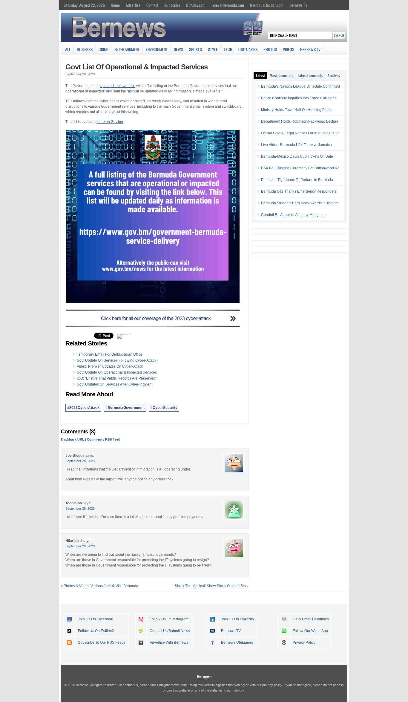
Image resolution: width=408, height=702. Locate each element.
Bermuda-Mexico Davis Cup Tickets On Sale (297, 156)
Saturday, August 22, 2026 (84, 5)
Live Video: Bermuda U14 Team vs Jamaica (296, 145)
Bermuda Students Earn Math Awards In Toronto (300, 203)
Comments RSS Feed (103, 439)
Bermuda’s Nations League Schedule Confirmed (300, 86)
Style (213, 49)
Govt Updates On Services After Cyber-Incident (114, 384)
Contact (152, 5)
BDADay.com (195, 5)
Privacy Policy (304, 642)
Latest (260, 75)
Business (85, 49)
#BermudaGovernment (125, 408)
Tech (228, 49)
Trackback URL (72, 439)
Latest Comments (310, 75)
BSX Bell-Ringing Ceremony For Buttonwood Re (300, 168)
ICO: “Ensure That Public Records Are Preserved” (117, 378)
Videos (288, 49)
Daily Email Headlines (311, 619)
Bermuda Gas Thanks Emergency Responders (299, 191)
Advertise (133, 5)
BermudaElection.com (266, 5)
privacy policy (272, 685)
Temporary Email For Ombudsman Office (109, 354)
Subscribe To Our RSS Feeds (101, 642)
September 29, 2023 (80, 546)
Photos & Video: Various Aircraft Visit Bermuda (101, 586)
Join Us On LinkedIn (237, 619)
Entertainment (127, 49)
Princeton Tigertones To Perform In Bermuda (297, 180)
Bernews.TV (298, 5)
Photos (270, 49)
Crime (103, 49)
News (178, 49)
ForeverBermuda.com (227, 5)
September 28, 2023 (80, 461)
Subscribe (172, 5)
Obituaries (247, 49)
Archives (334, 75)
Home (115, 5)
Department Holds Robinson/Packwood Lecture (299, 121)
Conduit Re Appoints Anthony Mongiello (293, 215)
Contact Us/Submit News (170, 631)
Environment (157, 49)
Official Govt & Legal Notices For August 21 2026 (300, 133)
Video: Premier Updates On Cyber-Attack (110, 366)
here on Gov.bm (109, 122)
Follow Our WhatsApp (310, 631)
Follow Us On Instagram (169, 619)
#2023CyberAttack (83, 408)
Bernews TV (231, 631)
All (68, 49)
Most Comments (281, 75)
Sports (195, 49)
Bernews (204, 676)
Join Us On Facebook (95, 619)
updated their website (117, 86)
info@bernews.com (173, 685)
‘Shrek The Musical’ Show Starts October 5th (210, 586)
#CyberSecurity (164, 408)
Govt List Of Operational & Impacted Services (136, 67)
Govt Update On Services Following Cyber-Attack (116, 360)
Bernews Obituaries (237, 642)
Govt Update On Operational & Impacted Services (117, 372)
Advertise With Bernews (169, 642)
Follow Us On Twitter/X (96, 631)
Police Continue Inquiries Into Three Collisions (298, 98)
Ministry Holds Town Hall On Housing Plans (296, 110)
